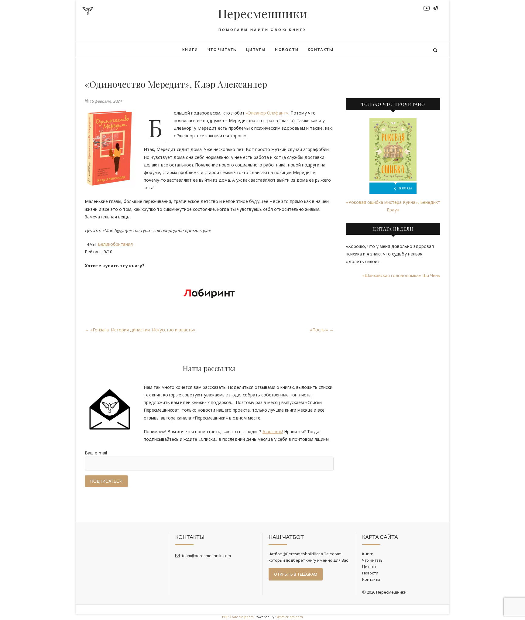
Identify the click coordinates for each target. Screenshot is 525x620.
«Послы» (322, 330)
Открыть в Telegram (295, 574)
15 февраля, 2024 (105, 101)
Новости (287, 49)
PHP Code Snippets (238, 617)
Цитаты (256, 49)
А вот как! (272, 431)
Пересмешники (262, 13)
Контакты (321, 49)
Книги (190, 49)
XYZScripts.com (290, 617)
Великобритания (115, 244)
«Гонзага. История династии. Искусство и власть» (140, 330)
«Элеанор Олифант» (267, 113)
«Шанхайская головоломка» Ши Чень (401, 275)
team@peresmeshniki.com (206, 555)
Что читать (222, 49)
